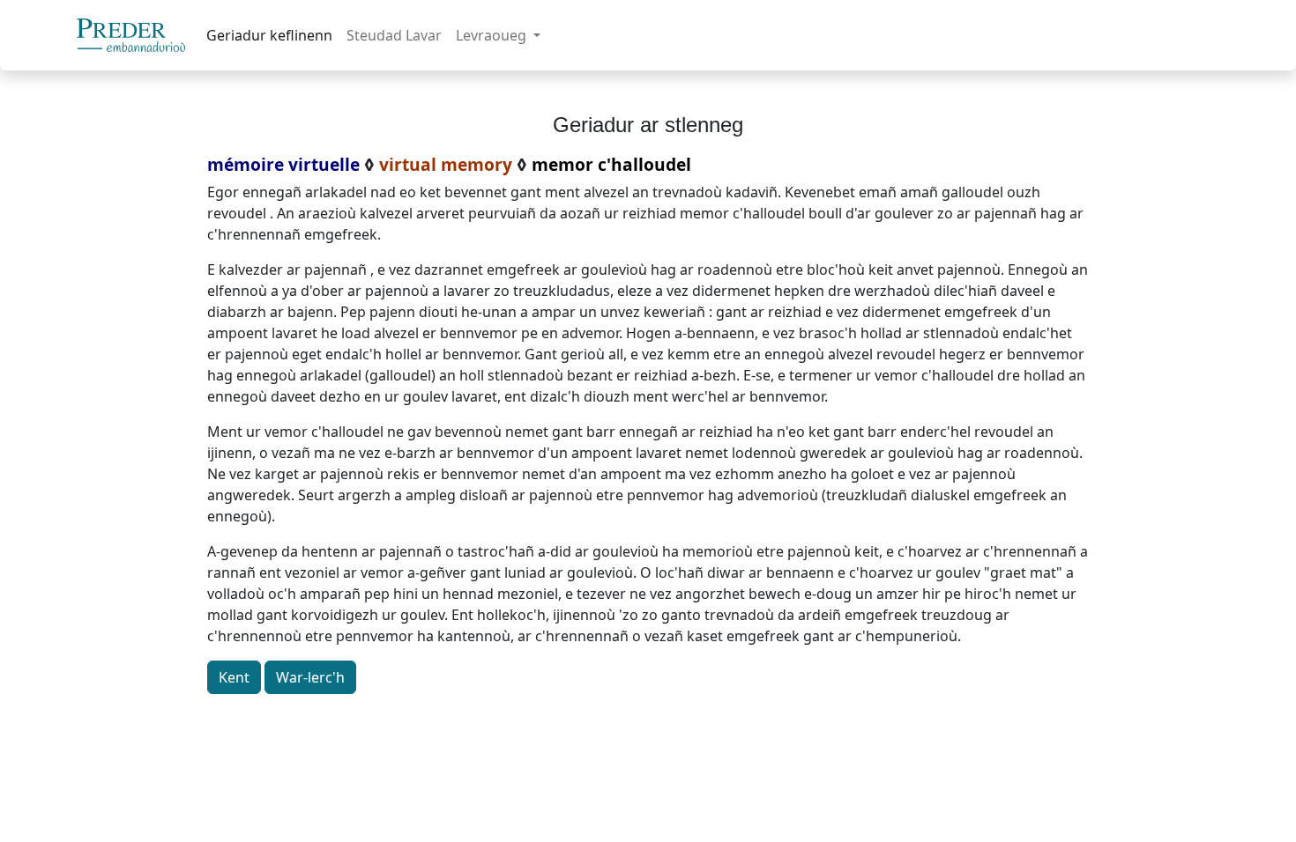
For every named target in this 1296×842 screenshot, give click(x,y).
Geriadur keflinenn (269, 35)
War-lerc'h (310, 677)
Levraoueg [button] (493, 35)
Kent (234, 677)
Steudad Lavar (394, 35)
